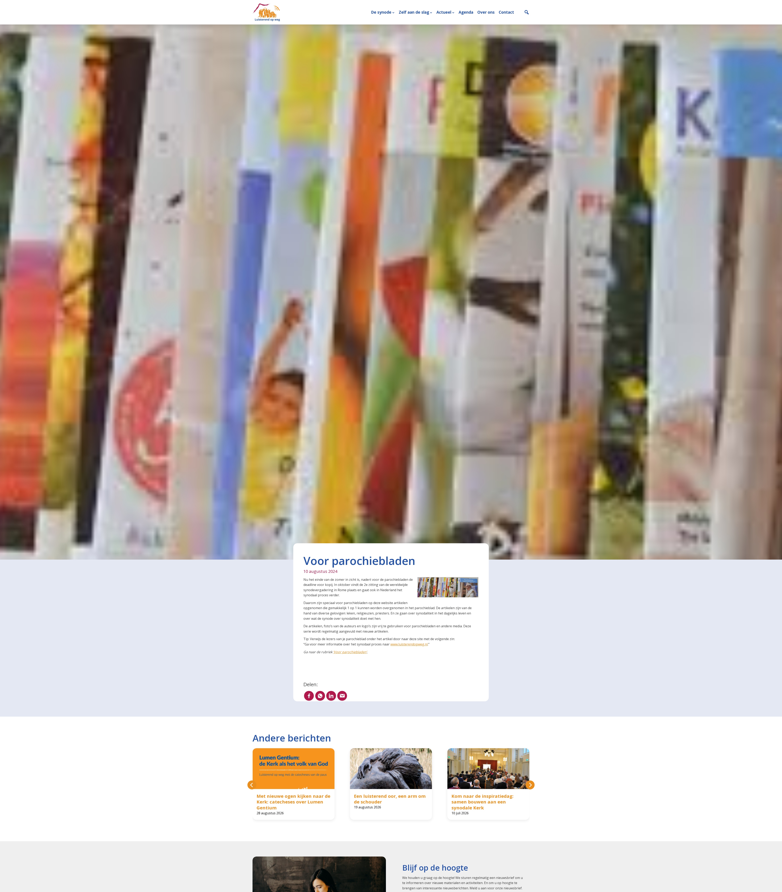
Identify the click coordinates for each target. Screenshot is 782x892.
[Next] (530, 784)
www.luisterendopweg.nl (409, 644)
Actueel (443, 12)
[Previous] (251, 784)
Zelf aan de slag (414, 12)
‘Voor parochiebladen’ (350, 652)
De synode (381, 12)
